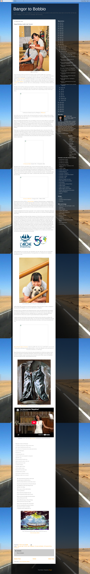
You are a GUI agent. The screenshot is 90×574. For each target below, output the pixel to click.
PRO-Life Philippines (63, 191)
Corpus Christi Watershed (64, 212)
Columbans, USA (62, 177)
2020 (60, 33)
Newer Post (17, 559)
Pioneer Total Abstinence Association (66, 190)
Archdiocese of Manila (63, 162)
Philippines (32, 546)
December (63, 46)
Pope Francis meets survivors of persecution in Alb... (67, 60)
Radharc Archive (72, 148)
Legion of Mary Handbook (64, 187)
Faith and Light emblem (34, 532)
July (62, 89)
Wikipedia (43, 112)
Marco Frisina (32, 438)
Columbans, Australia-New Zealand (66, 174)
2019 (60, 35)
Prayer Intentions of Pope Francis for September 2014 (67, 76)
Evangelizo (61, 216)
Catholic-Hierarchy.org (63, 169)
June (62, 91)
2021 (60, 32)
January (62, 100)
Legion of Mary (62, 185)
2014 (60, 44)
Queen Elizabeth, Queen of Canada (21, 346)
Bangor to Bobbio (29, 9)
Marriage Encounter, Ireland (71, 144)
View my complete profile (63, 133)
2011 (60, 106)
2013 (60, 102)
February (62, 98)
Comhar (60, 198)
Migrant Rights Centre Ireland (65, 188)
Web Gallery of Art (43, 405)
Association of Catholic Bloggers (72, 138)
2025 (60, 24)
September (63, 51)
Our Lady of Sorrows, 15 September (67, 68)
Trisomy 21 (16, 547)
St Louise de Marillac (27, 198)
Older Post (51, 559)
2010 (60, 107)
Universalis (61, 224)
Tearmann (61, 201)
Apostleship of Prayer (63, 159)
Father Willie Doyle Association (65, 180)
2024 (60, 26)
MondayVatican (72, 146)
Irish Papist (71, 141)
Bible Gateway (62, 208)
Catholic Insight (62, 168)
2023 (60, 28)
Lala (28, 546)
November (63, 47)
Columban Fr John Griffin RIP (66, 54)
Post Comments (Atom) (24, 561)
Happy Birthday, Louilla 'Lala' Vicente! (68, 53)
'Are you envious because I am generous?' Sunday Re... (66, 63)
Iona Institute (61, 182)
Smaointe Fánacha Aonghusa (65, 199)
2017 (60, 39)
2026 (60, 23)
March (62, 96)
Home (34, 559)
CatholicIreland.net (63, 171)
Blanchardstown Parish (63, 164)
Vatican (60, 193)
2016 (60, 41)
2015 (60, 42)
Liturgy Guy (61, 218)
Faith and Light (22, 78)
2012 (60, 104)
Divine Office (61, 213)
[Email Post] (31, 544)
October (62, 49)
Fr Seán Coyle (69, 116)
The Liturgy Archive (63, 222)
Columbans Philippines (63, 173)
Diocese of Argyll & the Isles (65, 179)
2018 (60, 37)
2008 (60, 111)
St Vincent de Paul (27, 163)
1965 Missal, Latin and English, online (67, 205)
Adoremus (61, 207)
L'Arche (15, 82)
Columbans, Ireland (63, 176)
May (62, 93)
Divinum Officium (62, 215)
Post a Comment (20, 553)
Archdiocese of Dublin (63, 161)
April (62, 94)
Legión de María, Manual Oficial (65, 183)
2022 (60, 30)
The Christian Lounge (72, 152)
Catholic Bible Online (63, 210)
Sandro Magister (72, 149)
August (62, 87)
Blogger (50, 569)
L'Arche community (19, 81)
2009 (60, 109)
